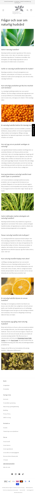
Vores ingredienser (8, 449)
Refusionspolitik (29, 487)
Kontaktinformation (18, 492)
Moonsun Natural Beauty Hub (10, 456)
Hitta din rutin (6, 467)
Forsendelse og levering (9, 403)
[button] (3, 10)
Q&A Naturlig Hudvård (8, 463)
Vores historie (6, 445)
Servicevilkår (22, 490)
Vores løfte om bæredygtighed (11, 452)
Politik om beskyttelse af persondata (10, 490)
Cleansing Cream (23, 338)
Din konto (5, 399)
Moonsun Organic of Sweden (11, 487)
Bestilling (5, 410)
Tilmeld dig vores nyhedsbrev (10, 431)
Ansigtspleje (6, 385)
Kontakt (5, 427)
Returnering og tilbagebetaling (11, 406)
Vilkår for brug (7, 417)
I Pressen (5, 460)
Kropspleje (6, 389)
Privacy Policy (6, 414)
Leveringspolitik (30, 490)
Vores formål (6, 441)
